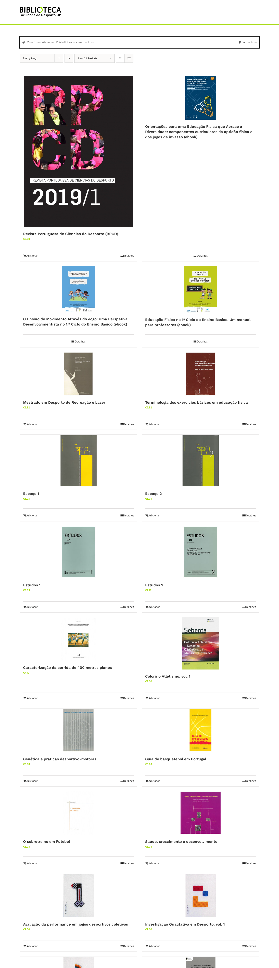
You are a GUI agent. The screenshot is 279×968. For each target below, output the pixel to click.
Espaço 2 (153, 493)
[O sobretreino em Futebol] (78, 813)
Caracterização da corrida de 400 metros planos (67, 667)
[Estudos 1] (78, 552)
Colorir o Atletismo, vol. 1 (167, 676)
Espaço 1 (31, 493)
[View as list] (129, 58)
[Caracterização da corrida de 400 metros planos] (78, 639)
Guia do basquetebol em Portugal (175, 759)
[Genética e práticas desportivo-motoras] (78, 730)
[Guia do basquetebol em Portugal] (200, 730)
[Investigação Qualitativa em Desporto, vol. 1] (200, 895)
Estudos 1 (32, 585)
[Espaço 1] (78, 461)
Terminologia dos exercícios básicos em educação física (196, 402)
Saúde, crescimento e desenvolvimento (181, 841)
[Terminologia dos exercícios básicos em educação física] (200, 374)
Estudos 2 (154, 585)
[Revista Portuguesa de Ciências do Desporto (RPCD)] (78, 151)
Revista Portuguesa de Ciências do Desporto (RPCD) (70, 234)
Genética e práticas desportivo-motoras (59, 759)
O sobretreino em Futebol (46, 841)
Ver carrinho (250, 42)
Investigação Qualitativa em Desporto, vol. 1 (185, 924)
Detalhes (128, 256)
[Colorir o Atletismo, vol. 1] (200, 643)
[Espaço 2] (200, 461)
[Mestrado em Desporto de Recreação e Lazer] (78, 374)
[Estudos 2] (200, 552)
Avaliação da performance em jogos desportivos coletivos (75, 924)
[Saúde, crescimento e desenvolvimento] (200, 813)
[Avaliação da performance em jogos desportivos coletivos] (78, 895)
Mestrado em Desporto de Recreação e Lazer (64, 402)
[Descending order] (69, 58)
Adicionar (31, 256)
